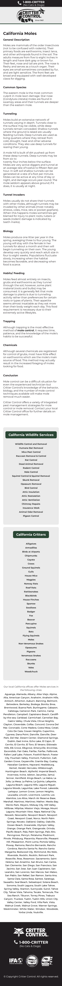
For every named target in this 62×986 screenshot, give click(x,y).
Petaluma (36, 835)
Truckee (18, 898)
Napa (37, 811)
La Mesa (16, 781)
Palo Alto (50, 831)
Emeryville (40, 747)
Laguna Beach (14, 784)
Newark (9, 815)
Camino (41, 711)
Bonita (45, 704)
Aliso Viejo (42, 694)
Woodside (52, 909)
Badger (31, 611)
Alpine (53, 694)
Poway (10, 845)
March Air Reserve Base (41, 798)
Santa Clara (13, 878)
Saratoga (49, 878)
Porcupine (31, 623)
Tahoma (27, 892)
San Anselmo (22, 862)
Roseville (11, 858)
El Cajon (47, 741)
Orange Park (24, 828)
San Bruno (37, 862)
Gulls (31, 572)
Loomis (45, 794)
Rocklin (23, 855)
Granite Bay (41, 761)
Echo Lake (35, 741)
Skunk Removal (31, 480)
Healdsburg (47, 764)
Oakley (41, 821)
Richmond (40, 851)
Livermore (34, 794)
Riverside (12, 855)
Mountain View (24, 811)
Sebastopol (35, 882)
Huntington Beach (16, 771)
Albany (31, 694)
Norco (36, 818)
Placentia (29, 838)
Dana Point (22, 734)
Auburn (30, 700)
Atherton (20, 700)
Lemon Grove (27, 791)
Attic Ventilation (31, 500)
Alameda (21, 694)
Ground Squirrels (31, 568)
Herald (22, 768)
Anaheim (36, 697)
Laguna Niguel (47, 784)
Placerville (42, 838)
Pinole (7, 838)
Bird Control (31, 488)
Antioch (9, 700)
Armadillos (31, 548)
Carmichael (34, 717)
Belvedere (12, 704)
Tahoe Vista (15, 892)
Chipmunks (31, 556)
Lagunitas (27, 788)
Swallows (31, 607)
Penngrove (13, 835)
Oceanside (30, 825)
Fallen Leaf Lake (13, 754)
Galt (54, 758)
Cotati (55, 727)
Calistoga (13, 711)
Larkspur (13, 791)
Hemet (13, 768)
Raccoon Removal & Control (31, 456)
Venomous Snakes (31, 655)
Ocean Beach (15, 825)
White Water (27, 909)
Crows (31, 564)
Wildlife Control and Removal (31, 444)
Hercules (32, 768)
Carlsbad (22, 717)
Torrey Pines (38, 895)
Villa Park (42, 902)
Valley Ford (29, 902)
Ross (19, 858)
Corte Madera (28, 727)
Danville (34, 734)
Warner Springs (48, 905)
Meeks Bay (52, 801)
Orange (11, 828)
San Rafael (24, 875)
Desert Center (28, 737)
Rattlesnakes (31, 591)
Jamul (51, 774)
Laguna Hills (31, 784)
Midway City (36, 805)
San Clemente (13, 865)
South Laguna (25, 885)
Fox (31, 615)
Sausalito (8, 882)
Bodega (35, 704)
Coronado (14, 727)
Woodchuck (31, 671)
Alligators (31, 544)
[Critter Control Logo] (31, 15)
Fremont (34, 758)
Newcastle (21, 815)
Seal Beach (21, 882)
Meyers (24, 805)
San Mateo (51, 872)
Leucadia (13, 794)
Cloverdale (19, 724)
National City (48, 811)
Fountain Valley (19, 758)
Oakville (50, 821)
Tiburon (25, 895)
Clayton (7, 724)
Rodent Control (31, 468)
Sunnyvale (36, 888)
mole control (25, 330)
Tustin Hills (38, 898)
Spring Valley (11, 888)
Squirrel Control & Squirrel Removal (31, 476)
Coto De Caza (15, 731)
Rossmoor (29, 858)
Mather (40, 801)
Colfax (30, 724)
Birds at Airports (31, 552)
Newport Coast (23, 818)
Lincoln (23, 794)
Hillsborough (45, 768)
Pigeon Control (31, 516)
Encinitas (52, 747)
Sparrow (31, 603)
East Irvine (22, 741)
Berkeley (24, 704)
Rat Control (31, 460)
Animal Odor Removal (31, 512)
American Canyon (19, 697)
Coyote (31, 560)
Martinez (19, 801)
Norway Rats (31, 583)
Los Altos (22, 798)
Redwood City (25, 851)
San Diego (29, 865)
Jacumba (41, 774)
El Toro (30, 744)
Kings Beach (34, 778)
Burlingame (40, 707)
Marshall (8, 801)
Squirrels (31, 627)
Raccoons (31, 659)
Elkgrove (27, 747)
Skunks (31, 663)
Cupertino (48, 731)
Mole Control (31, 472)
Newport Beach (37, 815)
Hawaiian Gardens (17, 764)
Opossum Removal (31, 484)
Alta (5, 697)
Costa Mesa (44, 727)
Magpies (31, 579)
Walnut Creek (13, 905)
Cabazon (53, 707)
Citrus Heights (45, 721)
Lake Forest (40, 788)
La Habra (47, 778)
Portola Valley (47, 841)
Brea (52, 704)
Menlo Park (12, 805)
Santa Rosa (27, 878)
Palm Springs (36, 831)
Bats (31, 631)
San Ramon (37, 875)
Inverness (12, 774)
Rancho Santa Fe (28, 848)
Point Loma (31, 841)
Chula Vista (30, 721)
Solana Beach (50, 882)
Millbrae (9, 808)
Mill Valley (50, 805)
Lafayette (50, 781)
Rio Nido (52, 851)
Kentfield (20, 778)
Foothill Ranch (41, 754)
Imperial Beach (47, 771)
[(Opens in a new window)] (17, 960)
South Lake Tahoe (44, 885)
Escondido (10, 751)
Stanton (24, 888)
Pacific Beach (14, 831)
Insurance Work (31, 508)
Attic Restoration (31, 496)
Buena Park (25, 707)
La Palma (27, 781)
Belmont (52, 700)
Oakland (31, 821)
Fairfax (33, 751)
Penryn (25, 835)
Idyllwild (33, 771)
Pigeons (31, 651)
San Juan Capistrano (38, 868)
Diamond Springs (48, 737)
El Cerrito (19, 744)
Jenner (10, 778)
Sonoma (11, 885)
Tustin (27, 898)
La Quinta (38, 781)
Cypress (10, 734)
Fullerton (45, 758)
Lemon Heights (45, 791)
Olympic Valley (45, 825)
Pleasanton (17, 841)
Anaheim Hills (50, 697)
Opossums (31, 647)
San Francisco (44, 865)
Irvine (23, 774)
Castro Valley (15, 721)
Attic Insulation (31, 492)
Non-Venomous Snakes (31, 643)
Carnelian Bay (50, 717)
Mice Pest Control (31, 452)
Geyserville (27, 761)
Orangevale (38, 828)
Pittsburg (17, 838)
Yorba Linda (25, 912)
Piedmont (48, 835)
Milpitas (19, 808)
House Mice (31, 576)
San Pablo (11, 875)
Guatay (53, 761)
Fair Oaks (22, 751)
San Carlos (50, 862)
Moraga (45, 808)
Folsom (28, 754)
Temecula (47, 892)
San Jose (21, 868)
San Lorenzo (22, 872)
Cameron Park (28, 711)
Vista (52, 902)
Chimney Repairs (31, 504)
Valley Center (14, 902)
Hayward (34, 764)
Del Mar (14, 737)
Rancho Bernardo (36, 845)
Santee (39, 878)
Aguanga (10, 694)
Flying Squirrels (31, 635)
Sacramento (43, 858)
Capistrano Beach (39, 714)
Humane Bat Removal (31, 448)
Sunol (47, 888)
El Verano (40, 744)
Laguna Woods (11, 788)
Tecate (37, 892)
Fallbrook (52, 751)
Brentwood (10, 707)
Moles (31, 639)
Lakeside (53, 788)
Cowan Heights (32, 731)
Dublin (11, 741)
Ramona (19, 845)
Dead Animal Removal (31, 464)
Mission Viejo (32, 808)
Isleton (31, 774)
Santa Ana (51, 875)
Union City (52, 898)
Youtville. (38, 912)
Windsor (40, 909)
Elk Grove (15, 747)
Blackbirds (31, 595)
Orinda (51, 828)
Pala (25, 831)
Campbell (22, 714)
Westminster (10, 909)
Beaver (31, 619)
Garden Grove (12, 761)
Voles (31, 667)
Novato (21, 821)
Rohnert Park (46, 855)
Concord (40, 724)
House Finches (31, 599)
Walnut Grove (30, 905)
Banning (41, 700)
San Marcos (37, 872)
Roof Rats (31, 587)
